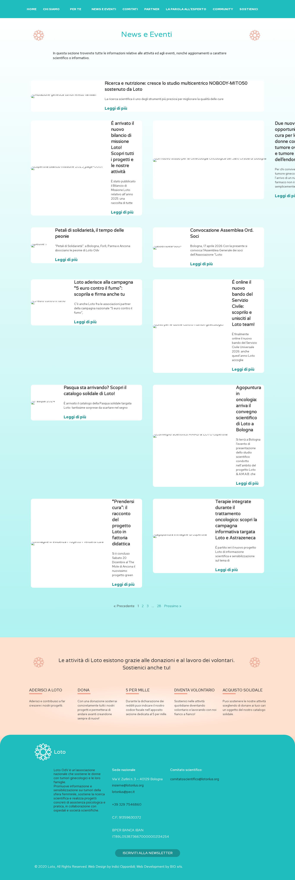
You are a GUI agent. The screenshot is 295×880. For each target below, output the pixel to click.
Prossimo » (172, 606)
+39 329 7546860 (126, 804)
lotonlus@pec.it (124, 791)
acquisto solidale (243, 690)
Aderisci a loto (45, 690)
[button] (266, 9)
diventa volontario (194, 690)
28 (159, 606)
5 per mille (138, 690)
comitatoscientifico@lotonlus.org (194, 779)
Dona (83, 690)
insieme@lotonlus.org (128, 785)
